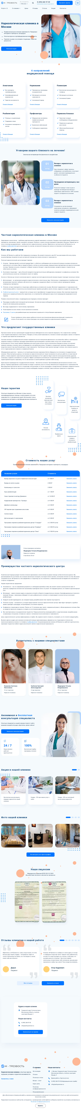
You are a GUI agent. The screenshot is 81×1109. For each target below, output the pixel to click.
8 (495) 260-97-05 (11, 246)
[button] (74, 769)
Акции (53, 8)
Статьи (44, 8)
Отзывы (35, 8)
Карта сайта (36, 1083)
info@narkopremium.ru (27, 1025)
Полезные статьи (38, 1077)
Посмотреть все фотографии (40, 854)
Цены (26, 8)
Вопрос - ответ (37, 1080)
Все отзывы (28, 983)
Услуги (3, 8)
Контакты (63, 8)
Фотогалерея (36, 1071)
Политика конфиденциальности (39, 1088)
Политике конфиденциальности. (40, 1101)
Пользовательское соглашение (38, 1093)
